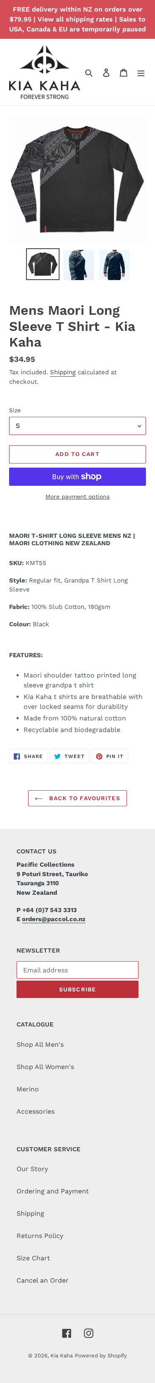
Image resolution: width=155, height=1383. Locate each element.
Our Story (32, 1169)
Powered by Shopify (101, 1355)
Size (15, 410)
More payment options (77, 496)
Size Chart (33, 1258)
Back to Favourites (83, 798)
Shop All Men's (40, 1044)
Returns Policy (40, 1236)
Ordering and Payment (53, 1191)
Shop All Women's (45, 1067)
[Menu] (141, 72)
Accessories (36, 1111)
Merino (28, 1089)
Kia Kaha (61, 1355)
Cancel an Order (43, 1280)
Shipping (63, 372)
